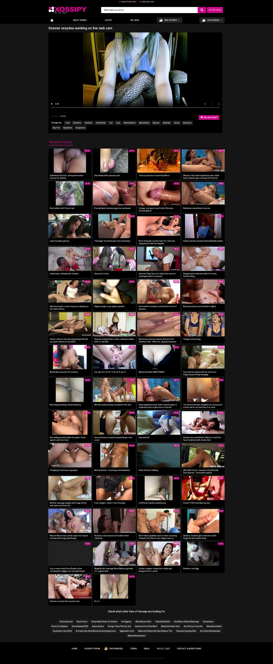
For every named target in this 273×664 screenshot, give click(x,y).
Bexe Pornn (82, 621)
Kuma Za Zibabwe (59, 626)
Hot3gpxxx (126, 621)
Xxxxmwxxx (208, 621)
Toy (110, 123)
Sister (176, 123)
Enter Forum (215, 10)
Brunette (77, 123)
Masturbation (130, 123)
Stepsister (80, 128)
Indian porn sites (147, 2)
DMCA (146, 648)
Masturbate (144, 123)
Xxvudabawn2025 (80, 626)
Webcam (166, 123)
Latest (108, 20)
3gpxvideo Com (127, 631)
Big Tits (56, 128)
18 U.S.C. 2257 (163, 648)
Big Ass (156, 123)
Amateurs (187, 123)
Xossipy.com (123, 658)
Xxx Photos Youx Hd (193, 626)
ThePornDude (115, 648)
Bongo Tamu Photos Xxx (119, 626)
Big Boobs (68, 128)
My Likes (135, 20)
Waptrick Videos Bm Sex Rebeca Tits (155, 631)
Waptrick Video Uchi (170, 626)
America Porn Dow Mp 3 (146, 626)
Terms (133, 648)
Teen (67, 123)
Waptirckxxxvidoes (136, 636)
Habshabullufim (162, 621)
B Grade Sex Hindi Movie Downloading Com (96, 631)
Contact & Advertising (189, 648)
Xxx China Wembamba (210, 631)
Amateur (88, 123)
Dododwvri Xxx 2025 (62, 631)
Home (51, 20)
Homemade (101, 123)
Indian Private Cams (128, 2)
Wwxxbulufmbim (214, 626)
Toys (118, 123)
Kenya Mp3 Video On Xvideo (104, 621)
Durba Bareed (66, 621)
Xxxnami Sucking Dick (186, 631)
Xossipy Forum (92, 648)
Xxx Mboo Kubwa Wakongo (186, 621)
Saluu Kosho (98, 626)
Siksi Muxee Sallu (143, 621)
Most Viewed (80, 20)
